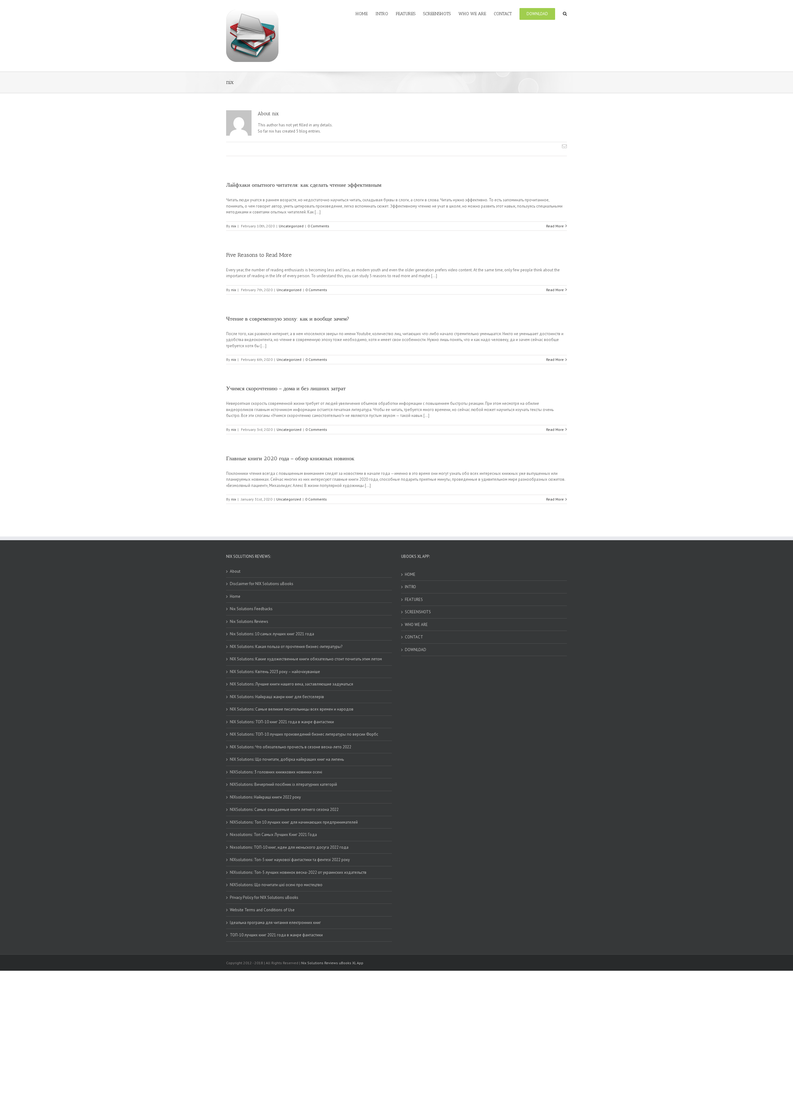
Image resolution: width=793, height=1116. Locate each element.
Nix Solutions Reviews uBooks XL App (332, 963)
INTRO (410, 586)
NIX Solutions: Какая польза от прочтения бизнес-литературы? (286, 646)
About (235, 571)
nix (233, 226)
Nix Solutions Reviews (249, 621)
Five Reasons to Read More (259, 255)
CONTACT (414, 637)
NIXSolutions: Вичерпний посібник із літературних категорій (283, 784)
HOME (410, 574)
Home (235, 596)
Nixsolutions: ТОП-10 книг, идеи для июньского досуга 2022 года (289, 847)
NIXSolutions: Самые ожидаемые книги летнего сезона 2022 (284, 809)
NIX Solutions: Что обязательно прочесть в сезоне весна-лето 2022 (290, 747)
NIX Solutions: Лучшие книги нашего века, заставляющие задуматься (291, 684)
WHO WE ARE (416, 624)
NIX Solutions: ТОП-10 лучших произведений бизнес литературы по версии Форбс (304, 734)
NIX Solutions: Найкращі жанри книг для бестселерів (277, 696)
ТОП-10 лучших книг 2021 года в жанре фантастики (276, 935)
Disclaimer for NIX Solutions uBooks (261, 583)
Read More (555, 226)
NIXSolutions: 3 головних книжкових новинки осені (276, 772)
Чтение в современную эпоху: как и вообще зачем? (287, 318)
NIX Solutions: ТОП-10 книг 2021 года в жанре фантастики (282, 721)
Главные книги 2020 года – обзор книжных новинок (290, 458)
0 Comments (318, 226)
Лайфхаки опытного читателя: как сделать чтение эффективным (303, 185)
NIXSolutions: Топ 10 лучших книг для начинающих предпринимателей (294, 822)
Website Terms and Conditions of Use (262, 909)
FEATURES (414, 599)
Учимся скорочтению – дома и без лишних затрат (286, 388)
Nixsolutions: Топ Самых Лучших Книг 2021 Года (273, 834)
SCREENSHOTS (418, 612)
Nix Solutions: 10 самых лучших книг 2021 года (272, 634)
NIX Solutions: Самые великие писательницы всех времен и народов (291, 709)
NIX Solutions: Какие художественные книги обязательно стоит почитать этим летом (306, 659)
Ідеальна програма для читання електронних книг (275, 922)
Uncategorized (291, 226)
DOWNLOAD (415, 649)
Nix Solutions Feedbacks (251, 608)
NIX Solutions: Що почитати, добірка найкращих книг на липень (287, 759)
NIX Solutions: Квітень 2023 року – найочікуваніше (275, 671)
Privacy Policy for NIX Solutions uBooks (264, 897)
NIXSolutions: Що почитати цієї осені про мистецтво (276, 884)
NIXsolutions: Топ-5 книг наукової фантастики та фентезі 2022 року (290, 859)
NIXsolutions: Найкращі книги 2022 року (265, 797)
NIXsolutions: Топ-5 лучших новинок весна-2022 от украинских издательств (298, 872)
